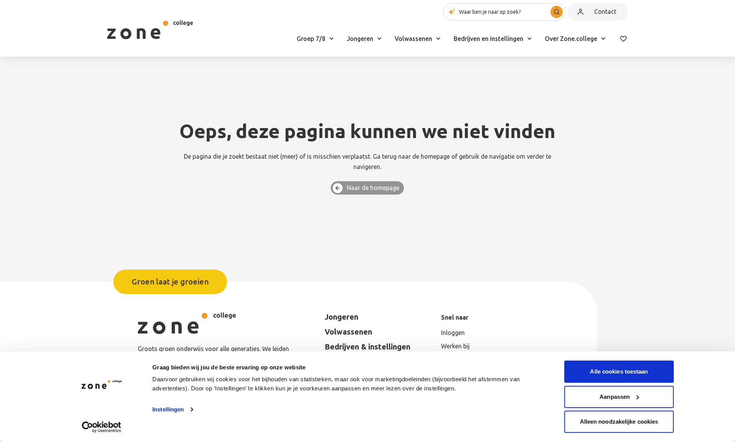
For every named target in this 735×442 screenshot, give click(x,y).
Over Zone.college (571, 38)
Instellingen (168, 409)
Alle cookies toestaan (619, 371)
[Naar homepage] (150, 29)
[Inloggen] (580, 12)
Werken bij (455, 346)
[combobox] (504, 12)
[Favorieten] (623, 38)
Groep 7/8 (311, 38)
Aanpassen (614, 396)
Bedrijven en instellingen (488, 38)
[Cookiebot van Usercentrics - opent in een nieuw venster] (101, 427)
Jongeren (360, 38)
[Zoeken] (556, 12)
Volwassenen (413, 38)
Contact (605, 11)
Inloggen (453, 332)
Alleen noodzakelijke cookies (619, 421)
